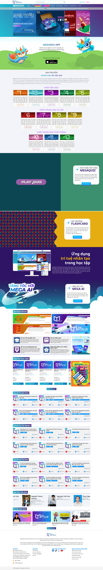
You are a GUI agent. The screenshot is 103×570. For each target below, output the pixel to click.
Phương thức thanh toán (77, 553)
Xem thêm (51, 528)
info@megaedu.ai (19, 563)
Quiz (46, 5)
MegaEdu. (18, 568)
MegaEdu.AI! (77, 180)
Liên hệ (34, 555)
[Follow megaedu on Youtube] (62, 550)
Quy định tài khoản (76, 555)
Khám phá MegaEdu (37, 553)
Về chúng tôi (35, 550)
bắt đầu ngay (86, 183)
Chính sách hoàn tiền (76, 557)
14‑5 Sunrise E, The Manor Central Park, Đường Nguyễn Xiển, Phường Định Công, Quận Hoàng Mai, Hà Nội (22, 554)
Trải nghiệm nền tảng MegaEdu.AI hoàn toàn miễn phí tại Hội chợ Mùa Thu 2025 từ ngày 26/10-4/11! (30, 8)
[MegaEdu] (17, 2)
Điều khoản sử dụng (76, 550)
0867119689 (17, 560)
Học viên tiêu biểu (37, 552)
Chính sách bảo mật (76, 552)
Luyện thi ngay (20, 104)
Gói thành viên (75, 559)
